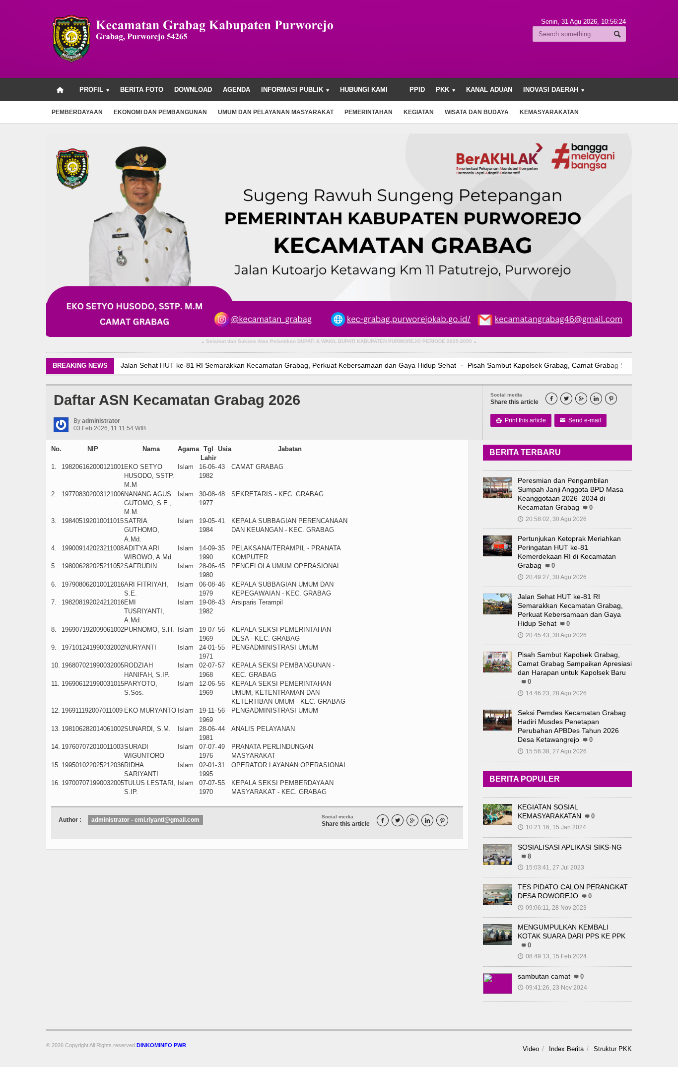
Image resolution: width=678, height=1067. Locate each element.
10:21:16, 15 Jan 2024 (552, 827)
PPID (417, 89)
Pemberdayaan (77, 112)
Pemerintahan (368, 112)
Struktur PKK (613, 1049)
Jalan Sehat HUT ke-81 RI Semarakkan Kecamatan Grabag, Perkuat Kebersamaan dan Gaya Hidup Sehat (288, 365)
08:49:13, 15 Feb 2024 (552, 956)
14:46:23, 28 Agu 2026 (552, 693)
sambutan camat (544, 976)
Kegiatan (419, 112)
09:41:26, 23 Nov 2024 (552, 987)
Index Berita (566, 1049)
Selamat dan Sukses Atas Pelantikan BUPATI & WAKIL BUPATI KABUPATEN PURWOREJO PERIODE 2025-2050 (339, 341)
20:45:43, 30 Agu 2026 (552, 635)
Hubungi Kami (364, 89)
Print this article (521, 420)
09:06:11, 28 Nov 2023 (552, 907)
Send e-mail (580, 420)
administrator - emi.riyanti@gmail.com (145, 819)
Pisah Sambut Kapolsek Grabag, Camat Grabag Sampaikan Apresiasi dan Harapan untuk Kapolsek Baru (575, 663)
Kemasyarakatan (549, 112)
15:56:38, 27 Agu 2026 (552, 751)
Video (531, 1049)
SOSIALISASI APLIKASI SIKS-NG (570, 847)
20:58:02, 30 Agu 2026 (552, 519)
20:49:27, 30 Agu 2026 (552, 577)
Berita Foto (141, 89)
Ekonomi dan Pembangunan (160, 112)
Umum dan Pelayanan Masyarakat (276, 112)
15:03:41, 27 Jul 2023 (551, 867)
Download (193, 89)
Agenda (236, 89)
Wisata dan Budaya (477, 112)
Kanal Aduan (489, 89)
